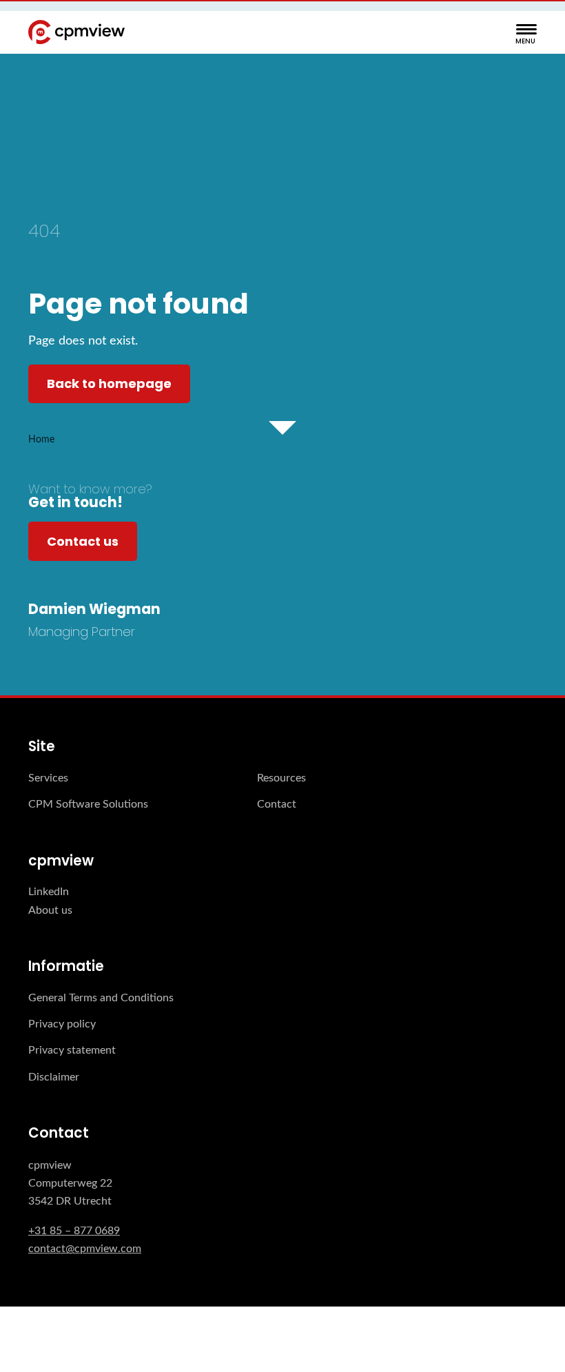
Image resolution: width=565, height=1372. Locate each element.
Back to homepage (109, 383)
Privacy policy (62, 1024)
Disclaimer (53, 1077)
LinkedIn (48, 891)
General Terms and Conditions (101, 997)
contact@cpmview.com (84, 1248)
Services (48, 778)
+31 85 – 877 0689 (74, 1230)
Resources (281, 778)
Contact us (83, 541)
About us (50, 910)
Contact (276, 804)
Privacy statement (72, 1050)
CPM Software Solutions (88, 804)
